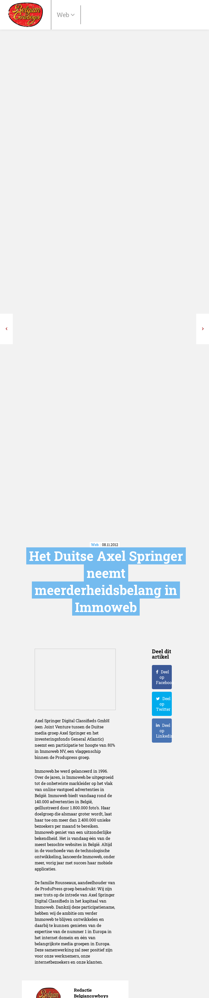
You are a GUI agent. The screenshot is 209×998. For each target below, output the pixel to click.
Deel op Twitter (163, 704)
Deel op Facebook (164, 677)
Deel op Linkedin (164, 731)
